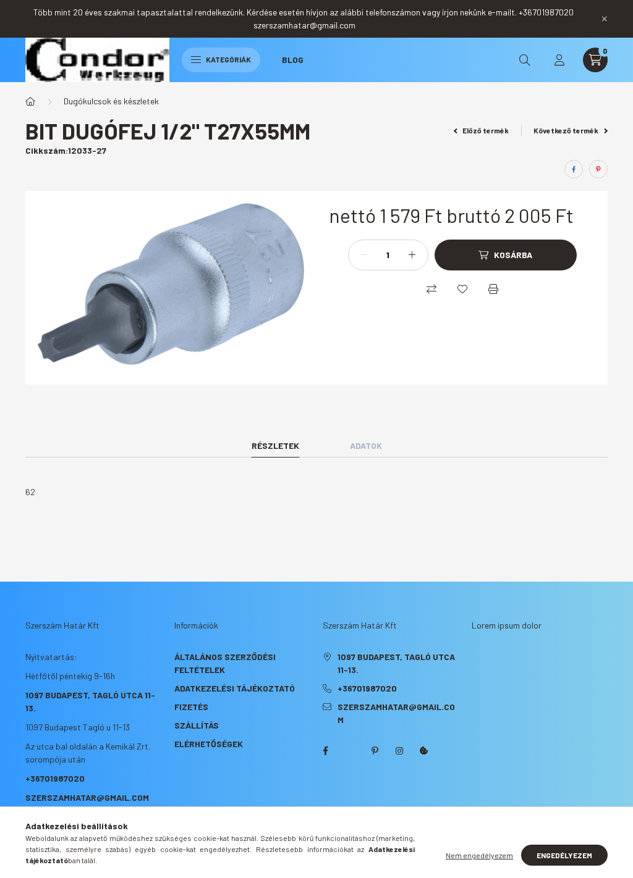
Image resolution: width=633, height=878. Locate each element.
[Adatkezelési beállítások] (424, 750)
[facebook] (573, 169)
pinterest (374, 750)
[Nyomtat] (493, 289)
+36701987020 (55, 778)
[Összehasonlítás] (431, 289)
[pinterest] (598, 169)
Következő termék (566, 130)
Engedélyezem (564, 855)
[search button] (524, 60)
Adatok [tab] (366, 445)
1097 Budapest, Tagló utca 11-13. (396, 663)
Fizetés (191, 706)
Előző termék (485, 130)
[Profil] (559, 60)
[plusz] (412, 255)
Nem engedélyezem (479, 855)
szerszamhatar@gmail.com (87, 797)
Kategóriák (228, 59)
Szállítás (196, 725)
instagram (399, 750)
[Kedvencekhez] (462, 289)
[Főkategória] (30, 101)
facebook (325, 750)
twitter (350, 750)
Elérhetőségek (208, 743)
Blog (293, 59)
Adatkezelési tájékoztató (234, 688)
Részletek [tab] (275, 445)
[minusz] (364, 255)
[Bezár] (604, 18)
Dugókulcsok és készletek (111, 101)
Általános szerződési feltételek (225, 663)
